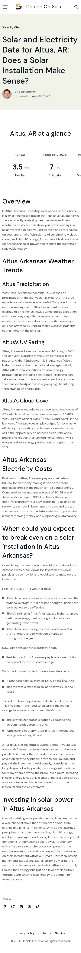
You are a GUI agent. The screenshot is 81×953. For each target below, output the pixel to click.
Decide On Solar (44, 6)
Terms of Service (53, 933)
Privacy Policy (25, 933)
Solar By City (11, 27)
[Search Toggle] (76, 7)
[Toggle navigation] (5, 7)
